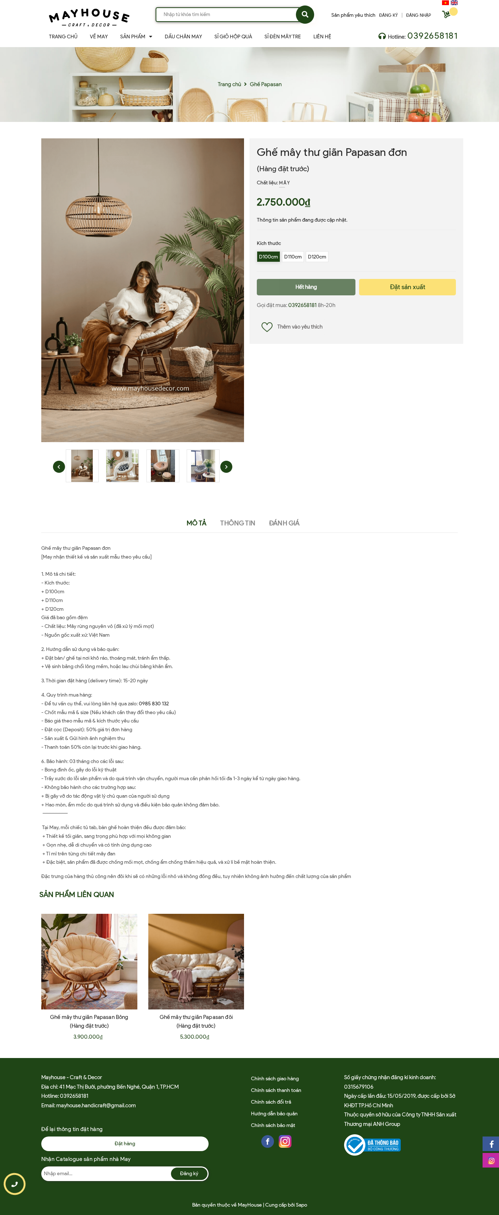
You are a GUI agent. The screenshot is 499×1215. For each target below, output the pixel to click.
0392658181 (432, 35)
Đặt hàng (125, 1144)
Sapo (301, 1205)
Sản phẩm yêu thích (353, 15)
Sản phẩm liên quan (76, 894)
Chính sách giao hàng (275, 1079)
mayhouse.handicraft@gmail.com (96, 1105)
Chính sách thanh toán (276, 1090)
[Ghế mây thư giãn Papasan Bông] (89, 962)
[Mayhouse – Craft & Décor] (89, 16)
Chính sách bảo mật (273, 1125)
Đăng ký (189, 1173)
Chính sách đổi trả (271, 1102)
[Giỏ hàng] (447, 16)
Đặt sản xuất (407, 287)
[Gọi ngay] (14, 1184)
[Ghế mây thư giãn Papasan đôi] (196, 962)
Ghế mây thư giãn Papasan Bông (89, 1017)
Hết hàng (306, 287)
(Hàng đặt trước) (283, 168)
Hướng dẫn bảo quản (274, 1114)
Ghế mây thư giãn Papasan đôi (196, 1017)
